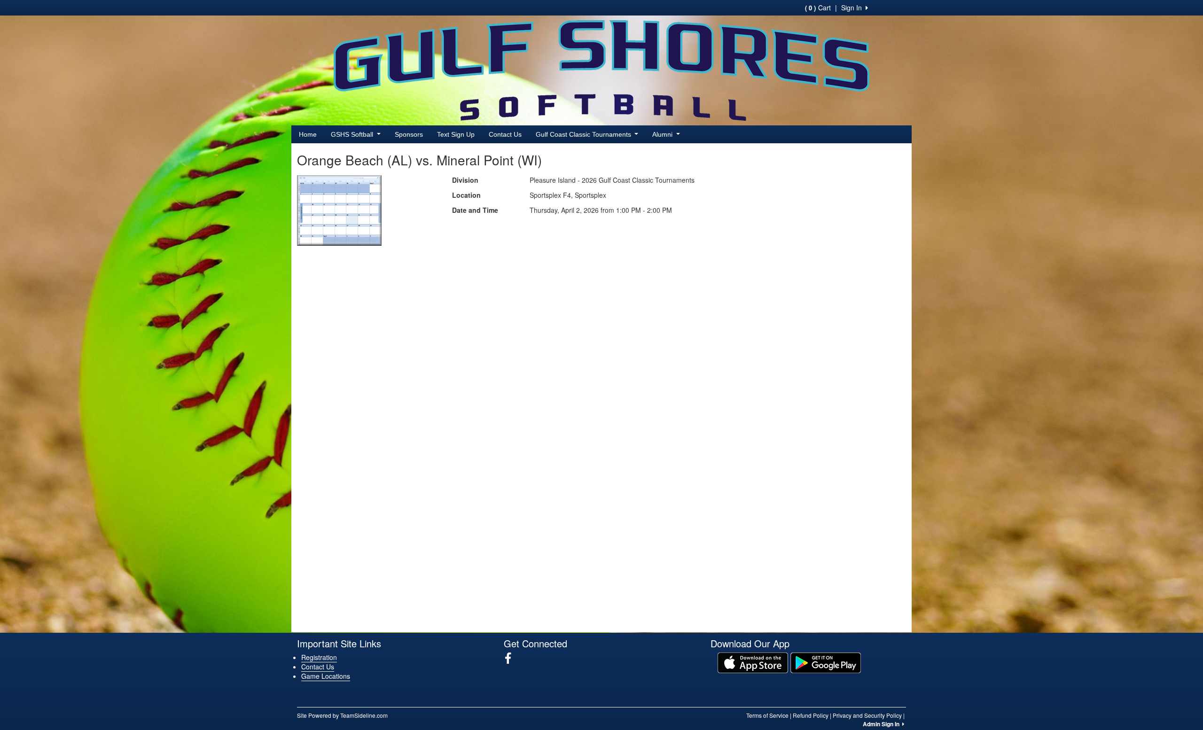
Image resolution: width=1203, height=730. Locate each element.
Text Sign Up (456, 134)
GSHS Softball (353, 134)
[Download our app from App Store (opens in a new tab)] (753, 661)
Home (308, 134)
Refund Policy (810, 715)
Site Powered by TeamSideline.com (342, 715)
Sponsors (409, 134)
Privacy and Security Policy (867, 715)
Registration (319, 657)
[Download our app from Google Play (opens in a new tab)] (825, 661)
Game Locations (325, 676)
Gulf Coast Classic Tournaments (584, 134)
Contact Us (505, 134)
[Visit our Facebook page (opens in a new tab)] (511, 658)
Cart (818, 7)
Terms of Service (767, 715)
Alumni (663, 134)
